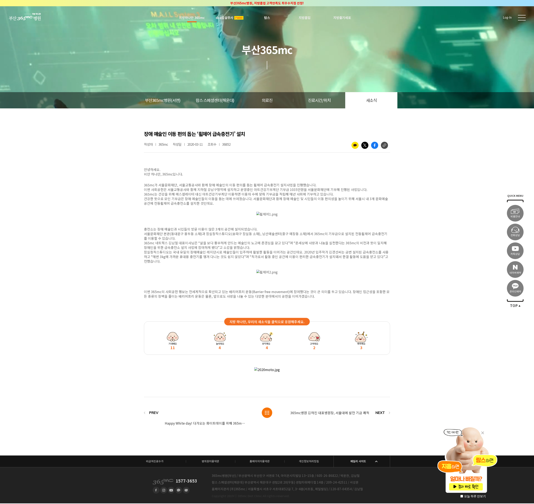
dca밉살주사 (224, 18)
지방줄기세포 (342, 18)
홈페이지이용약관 (260, 461)
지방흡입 (304, 18)
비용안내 (515, 216)
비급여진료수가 (155, 461)
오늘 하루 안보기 (475, 496)
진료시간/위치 (319, 100)
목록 (267, 412)
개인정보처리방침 (309, 461)
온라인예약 (515, 291)
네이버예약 (515, 272)
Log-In (507, 17)
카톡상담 (515, 254)
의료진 (267, 100)
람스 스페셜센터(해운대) (215, 100)
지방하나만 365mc (192, 18)
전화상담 (515, 235)
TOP (514, 306)
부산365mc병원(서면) (162, 100)
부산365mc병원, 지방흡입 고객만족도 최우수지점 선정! (267, 3)
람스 (267, 18)
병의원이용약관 (210, 461)
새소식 (371, 100)
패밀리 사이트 (358, 461)
